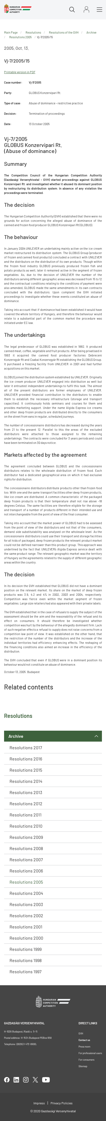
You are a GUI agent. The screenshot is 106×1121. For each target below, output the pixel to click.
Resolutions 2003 (26, 904)
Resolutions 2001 (26, 926)
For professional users (90, 1053)
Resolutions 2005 (26, 881)
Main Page (11, 32)
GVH (81, 1033)
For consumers (86, 1059)
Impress (39, 1103)
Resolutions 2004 (26, 893)
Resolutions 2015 (26, 769)
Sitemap (83, 1066)
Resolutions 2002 (26, 915)
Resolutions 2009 (26, 837)
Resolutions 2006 (26, 870)
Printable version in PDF (19, 72)
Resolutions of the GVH (64, 32)
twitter (35, 1079)
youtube (46, 1079)
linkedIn (16, 1079)
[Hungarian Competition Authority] (18, 8)
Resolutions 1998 (26, 960)
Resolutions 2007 (26, 859)
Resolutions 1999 (26, 949)
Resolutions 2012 (26, 803)
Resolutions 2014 (26, 781)
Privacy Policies (62, 1103)
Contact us (84, 1040)
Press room (84, 1046)
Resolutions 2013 (26, 792)
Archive (15, 736)
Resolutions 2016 (26, 758)
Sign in (86, 9)
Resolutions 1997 (26, 971)
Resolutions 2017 (26, 747)
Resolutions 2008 (26, 848)
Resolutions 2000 (26, 937)
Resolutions (33, 32)
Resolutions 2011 (26, 814)
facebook (7, 1079)
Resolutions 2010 (26, 825)
